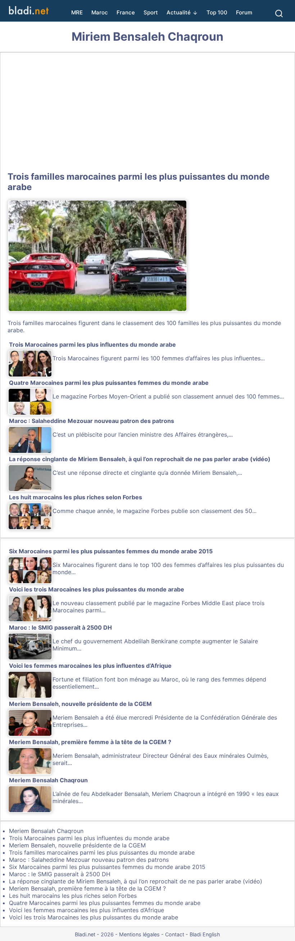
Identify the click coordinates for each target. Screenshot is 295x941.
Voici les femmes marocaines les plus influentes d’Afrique (86, 910)
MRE (77, 12)
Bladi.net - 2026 (94, 934)
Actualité (179, 12)
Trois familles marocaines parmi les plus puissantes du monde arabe (102, 852)
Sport (151, 12)
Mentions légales (139, 934)
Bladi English (205, 934)
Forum (244, 12)
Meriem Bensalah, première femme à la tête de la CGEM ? (87, 888)
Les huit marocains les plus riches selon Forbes (73, 895)
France (126, 12)
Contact (174, 934)
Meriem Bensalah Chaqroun (46, 830)
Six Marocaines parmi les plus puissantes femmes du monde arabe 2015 (107, 866)
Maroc (99, 12)
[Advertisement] (147, 110)
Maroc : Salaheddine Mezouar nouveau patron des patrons (89, 859)
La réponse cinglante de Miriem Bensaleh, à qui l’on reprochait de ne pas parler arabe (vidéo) (135, 881)
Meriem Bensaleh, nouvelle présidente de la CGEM (77, 845)
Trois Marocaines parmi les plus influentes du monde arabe (89, 838)
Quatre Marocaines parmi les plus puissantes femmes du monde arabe (104, 902)
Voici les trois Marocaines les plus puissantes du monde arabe (93, 917)
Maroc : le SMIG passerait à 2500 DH (59, 874)
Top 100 (216, 12)
